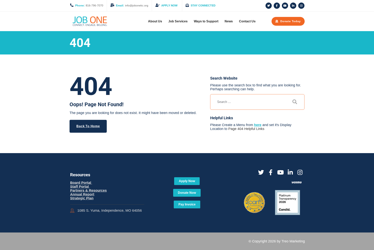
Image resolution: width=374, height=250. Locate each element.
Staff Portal (80, 187)
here (257, 125)
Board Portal (81, 183)
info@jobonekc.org (132, 5)
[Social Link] (269, 6)
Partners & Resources (88, 190)
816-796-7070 (89, 5)
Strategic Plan (82, 198)
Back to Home (88, 126)
